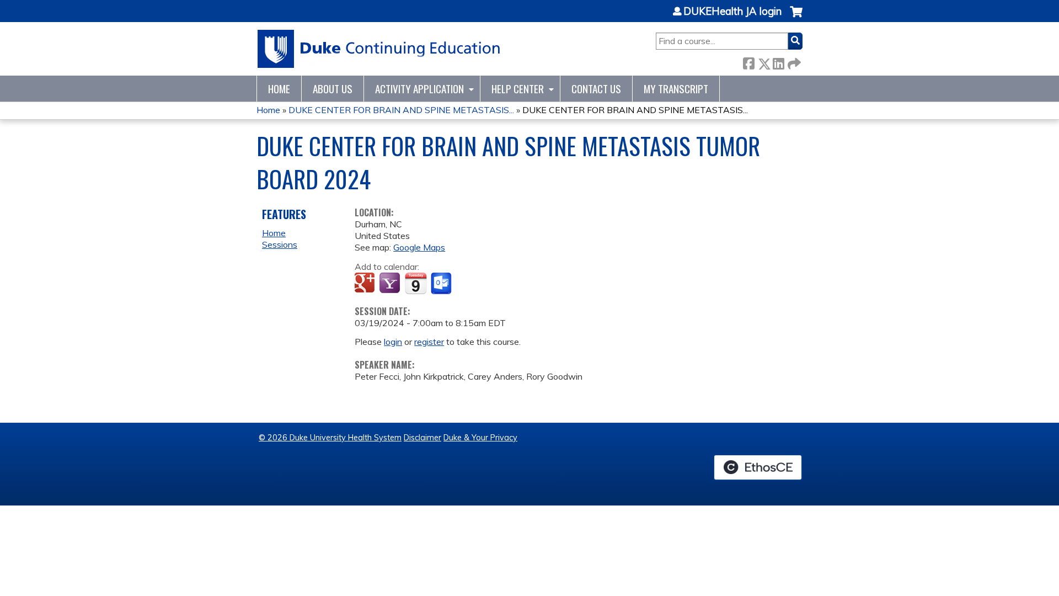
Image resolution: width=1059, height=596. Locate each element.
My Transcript (676, 89)
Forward (793, 61)
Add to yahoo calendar (390, 284)
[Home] (379, 49)
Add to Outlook (442, 284)
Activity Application (419, 89)
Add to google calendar (366, 284)
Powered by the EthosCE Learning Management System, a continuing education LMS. (758, 467)
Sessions (279, 244)
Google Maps (419, 247)
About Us (332, 89)
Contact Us (596, 89)
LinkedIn (778, 61)
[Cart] (796, 17)
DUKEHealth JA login (732, 12)
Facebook (748, 61)
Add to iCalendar (415, 283)
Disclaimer (422, 438)
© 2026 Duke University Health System (330, 438)
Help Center (517, 89)
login (393, 341)
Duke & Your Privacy (480, 438)
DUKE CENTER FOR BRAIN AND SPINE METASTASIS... (401, 109)
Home (279, 89)
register (429, 341)
